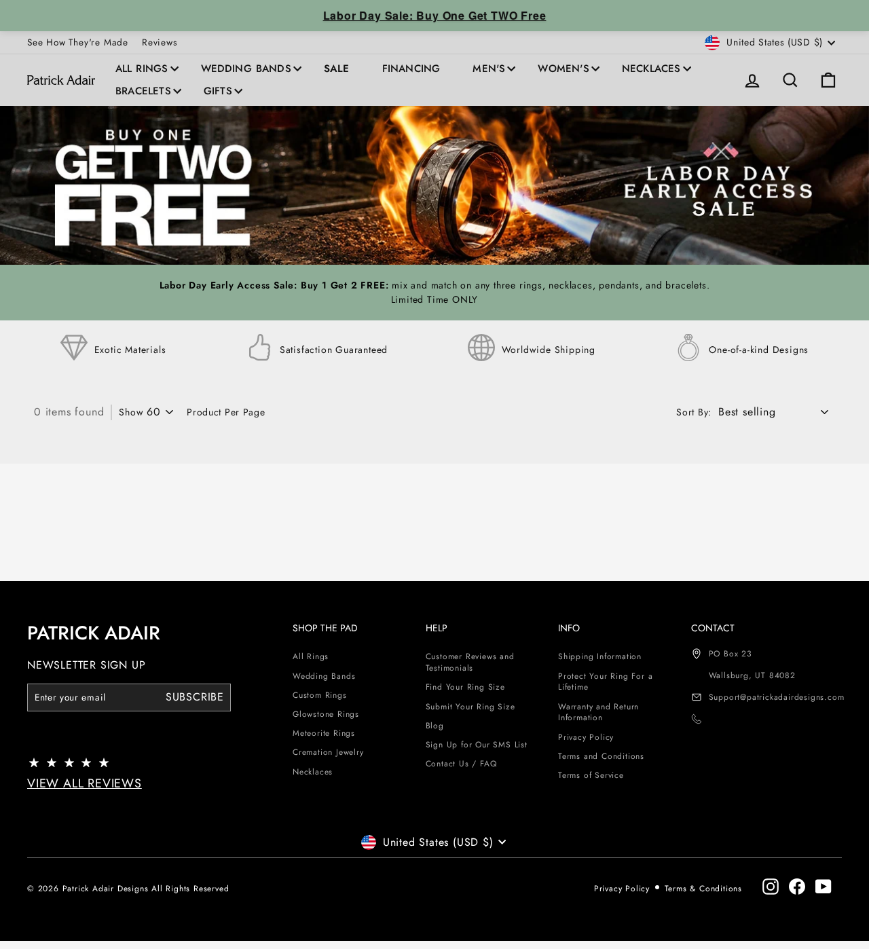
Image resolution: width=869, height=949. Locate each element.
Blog (435, 726)
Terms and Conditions (601, 756)
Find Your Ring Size (465, 687)
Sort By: (693, 412)
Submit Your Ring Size (470, 707)
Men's (489, 68)
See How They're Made (77, 42)
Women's (563, 68)
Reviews (159, 42)
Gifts (218, 90)
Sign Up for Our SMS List (477, 745)
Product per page (226, 412)
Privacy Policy (586, 737)
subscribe (195, 697)
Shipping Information (600, 656)
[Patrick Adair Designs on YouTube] (823, 886)
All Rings (141, 68)
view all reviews (84, 783)
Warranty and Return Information (598, 712)
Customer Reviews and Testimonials (470, 662)
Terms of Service (591, 775)
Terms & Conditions (703, 888)
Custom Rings (320, 695)
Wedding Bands (246, 68)
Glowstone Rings (326, 714)
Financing (411, 68)
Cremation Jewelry (328, 752)
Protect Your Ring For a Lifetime (605, 682)
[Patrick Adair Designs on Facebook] (797, 886)
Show (131, 412)
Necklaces (651, 68)
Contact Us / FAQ (461, 764)
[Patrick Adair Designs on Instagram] (770, 886)
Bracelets (143, 90)
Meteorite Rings (324, 733)
